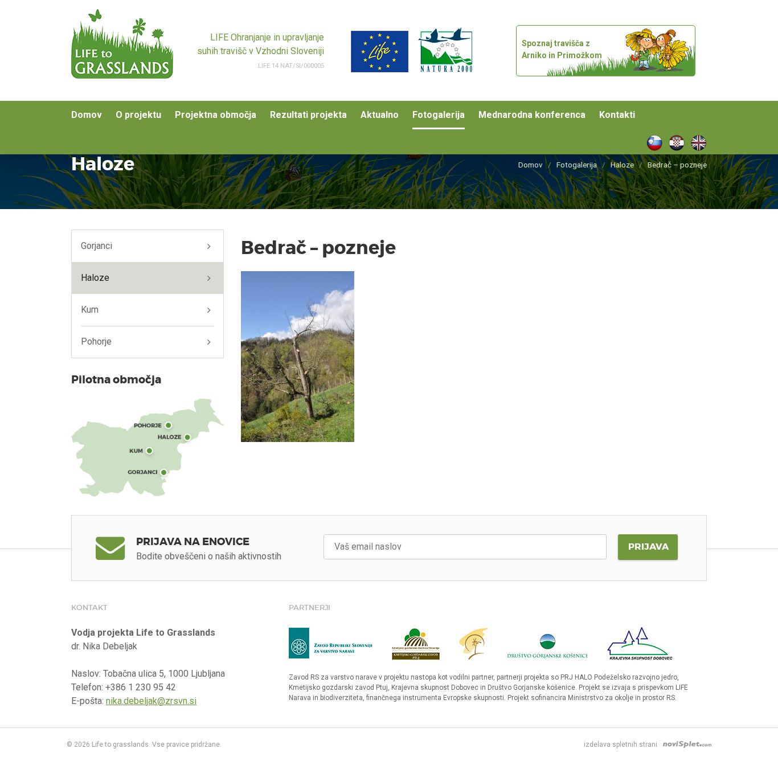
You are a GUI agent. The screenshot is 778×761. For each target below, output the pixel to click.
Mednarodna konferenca (531, 114)
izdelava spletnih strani (620, 744)
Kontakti (617, 114)
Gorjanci (96, 245)
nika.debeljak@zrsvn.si (151, 700)
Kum (90, 309)
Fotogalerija (438, 114)
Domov (86, 114)
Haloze (622, 164)
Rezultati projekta (308, 114)
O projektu (138, 114)
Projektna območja (215, 114)
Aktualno (380, 114)
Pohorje (96, 341)
